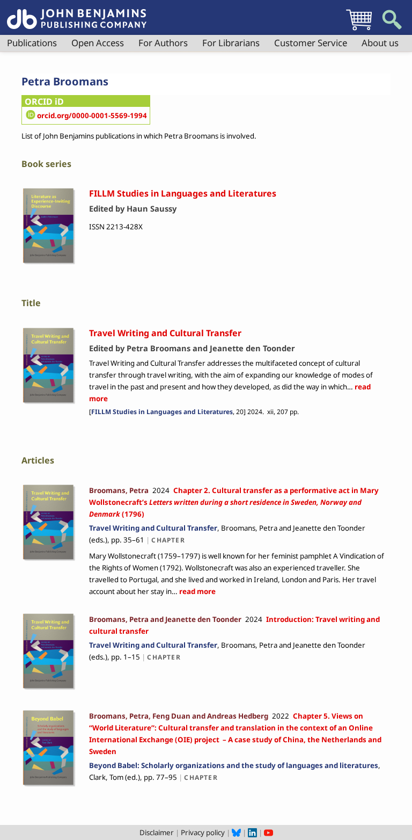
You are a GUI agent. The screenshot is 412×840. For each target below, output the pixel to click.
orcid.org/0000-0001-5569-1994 (92, 115)
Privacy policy (203, 832)
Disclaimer (156, 832)
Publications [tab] (32, 43)
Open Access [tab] (97, 43)
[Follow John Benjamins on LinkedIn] (252, 832)
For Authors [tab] (163, 43)
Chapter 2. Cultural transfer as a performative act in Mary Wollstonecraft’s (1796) (234, 502)
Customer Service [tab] (310, 43)
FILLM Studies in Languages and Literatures (162, 411)
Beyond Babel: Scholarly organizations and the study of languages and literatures (233, 765)
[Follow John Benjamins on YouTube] (268, 832)
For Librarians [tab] (231, 43)
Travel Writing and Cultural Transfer (153, 528)
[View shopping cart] (359, 30)
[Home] (76, 13)
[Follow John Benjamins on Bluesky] (236, 832)
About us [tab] (380, 43)
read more (197, 591)
